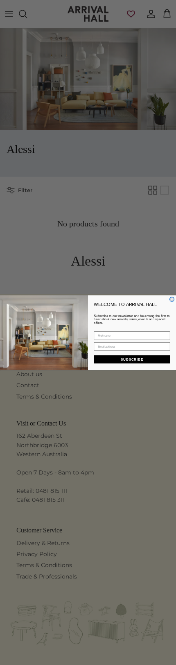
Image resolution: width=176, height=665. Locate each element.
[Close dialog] (172, 299)
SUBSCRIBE (132, 359)
